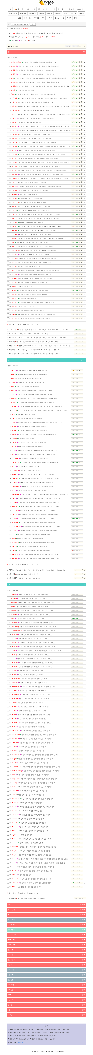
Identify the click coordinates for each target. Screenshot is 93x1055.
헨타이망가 (46, 9)
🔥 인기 (16, 9)
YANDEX (13, 33)
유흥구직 (81, 13)
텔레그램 (20, 1042)
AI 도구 (69, 18)
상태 (75, 18)
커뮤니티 (49, 18)
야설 (63, 18)
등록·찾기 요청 (24, 28)
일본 (28, 9)
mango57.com (27, 37)
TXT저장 (67, 46)
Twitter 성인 (23, 13)
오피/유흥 (73, 13)
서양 (33, 9)
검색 (33, 24)
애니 (53, 9)
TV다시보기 (70, 9)
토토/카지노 (27, 18)
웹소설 (57, 18)
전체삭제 (75, 46)
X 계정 (53, 37)
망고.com (43, 37)
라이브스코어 (13, 13)
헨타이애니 (61, 9)
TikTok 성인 (32, 13)
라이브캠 (49, 13)
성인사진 (41, 13)
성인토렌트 (58, 13)
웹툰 (39, 9)
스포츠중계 (79, 9)
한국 (23, 9)
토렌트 (66, 13)
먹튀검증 (36, 18)
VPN (43, 18)
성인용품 (18, 18)
